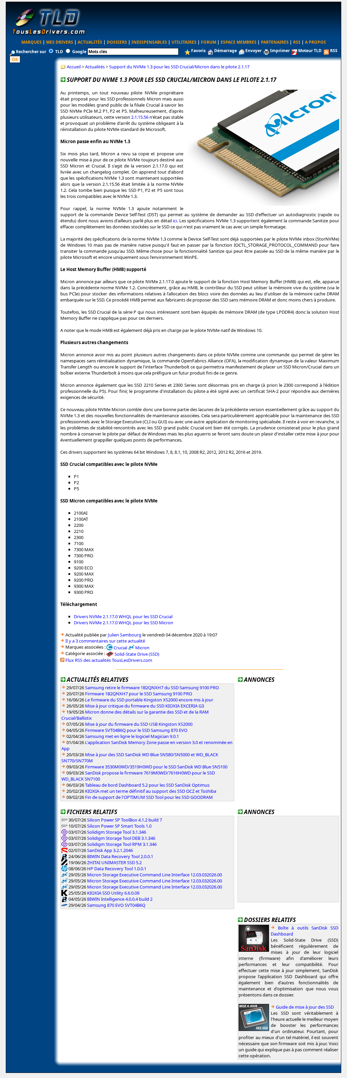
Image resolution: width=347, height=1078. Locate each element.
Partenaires (275, 42)
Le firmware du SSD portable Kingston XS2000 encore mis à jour (149, 700)
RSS (297, 42)
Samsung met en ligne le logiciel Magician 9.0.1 (132, 736)
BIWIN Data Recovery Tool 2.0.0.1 (120, 856)
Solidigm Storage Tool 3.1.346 (116, 832)
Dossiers (117, 42)
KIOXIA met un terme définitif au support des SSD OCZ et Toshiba (150, 791)
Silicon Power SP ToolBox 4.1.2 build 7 (124, 820)
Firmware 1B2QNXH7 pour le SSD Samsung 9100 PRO (138, 694)
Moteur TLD (310, 50)
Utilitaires (184, 42)
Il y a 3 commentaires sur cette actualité (105, 641)
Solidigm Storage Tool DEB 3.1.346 (121, 838)
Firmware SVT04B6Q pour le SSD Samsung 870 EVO (136, 730)
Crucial (120, 647)
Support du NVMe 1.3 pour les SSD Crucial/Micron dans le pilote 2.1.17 (179, 67)
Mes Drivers (59, 42)
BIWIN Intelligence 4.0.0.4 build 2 (119, 899)
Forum (208, 42)
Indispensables (149, 42)
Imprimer (280, 50)
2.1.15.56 (139, 117)
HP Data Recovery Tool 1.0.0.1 (116, 869)
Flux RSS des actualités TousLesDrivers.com (108, 660)
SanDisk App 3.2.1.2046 (110, 850)
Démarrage (225, 50)
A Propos (315, 42)
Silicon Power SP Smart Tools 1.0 (119, 826)
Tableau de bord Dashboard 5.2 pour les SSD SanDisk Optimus (147, 785)
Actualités (90, 42)
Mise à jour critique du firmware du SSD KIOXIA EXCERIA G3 (144, 706)
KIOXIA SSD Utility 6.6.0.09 (113, 893)
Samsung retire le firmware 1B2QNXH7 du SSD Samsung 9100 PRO (152, 687)
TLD (59, 51)
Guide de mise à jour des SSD (305, 1007)
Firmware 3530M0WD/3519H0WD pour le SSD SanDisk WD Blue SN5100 (156, 767)
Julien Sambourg (124, 635)
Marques (31, 42)
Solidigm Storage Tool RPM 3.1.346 (122, 844)
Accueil (74, 67)
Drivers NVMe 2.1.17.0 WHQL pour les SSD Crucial (123, 616)
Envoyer (253, 50)
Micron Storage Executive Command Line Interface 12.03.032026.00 (154, 875)
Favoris (198, 50)
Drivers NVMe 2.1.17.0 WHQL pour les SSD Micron (123, 623)
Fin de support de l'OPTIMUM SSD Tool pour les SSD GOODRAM (149, 797)
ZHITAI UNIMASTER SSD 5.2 (114, 862)
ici (175, 221)
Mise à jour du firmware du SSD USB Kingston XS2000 (138, 724)
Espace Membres (239, 42)
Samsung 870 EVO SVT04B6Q (116, 905)
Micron (142, 647)
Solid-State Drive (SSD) (137, 654)
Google (79, 51)
